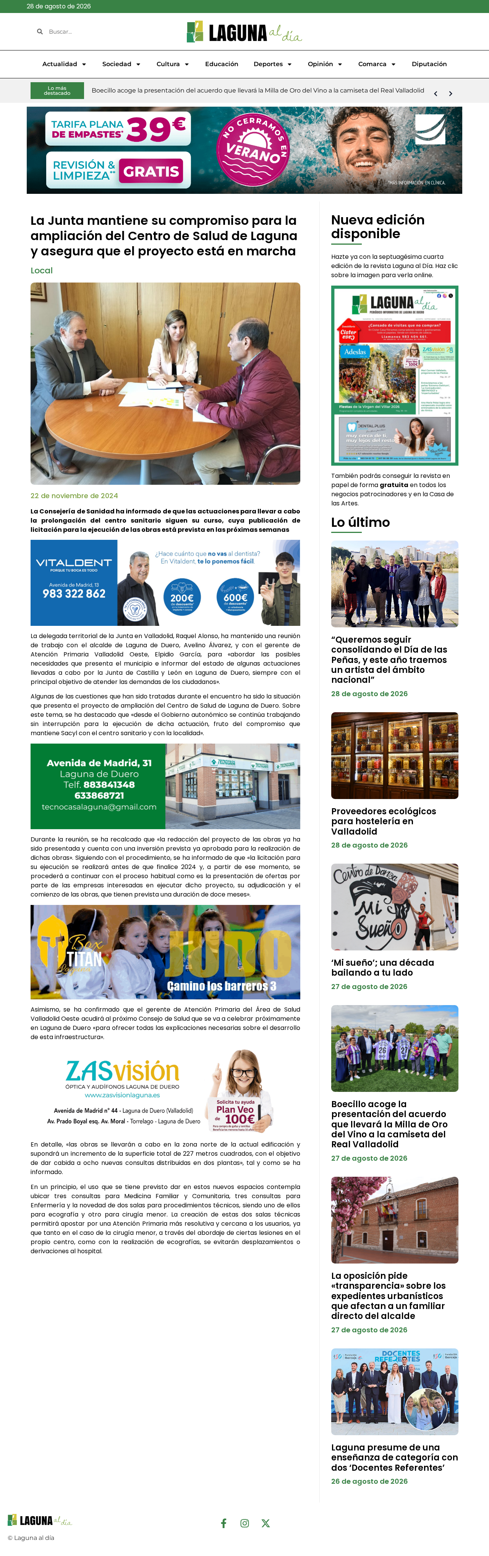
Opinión (320, 64)
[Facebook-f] (223, 1523)
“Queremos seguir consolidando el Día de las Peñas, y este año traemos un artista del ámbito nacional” (389, 660)
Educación (221, 64)
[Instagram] (244, 1523)
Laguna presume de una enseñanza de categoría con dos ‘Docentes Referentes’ (394, 1458)
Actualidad (59, 64)
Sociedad (116, 64)
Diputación (429, 64)
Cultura (168, 64)
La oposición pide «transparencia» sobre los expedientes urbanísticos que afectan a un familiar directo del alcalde (388, 1296)
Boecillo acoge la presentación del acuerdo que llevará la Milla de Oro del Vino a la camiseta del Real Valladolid (389, 1124)
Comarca (372, 64)
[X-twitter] (265, 1523)
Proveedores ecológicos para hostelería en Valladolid (383, 822)
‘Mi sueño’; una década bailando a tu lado (382, 968)
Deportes (268, 64)
